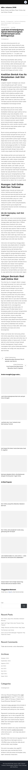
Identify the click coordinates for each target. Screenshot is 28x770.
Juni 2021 (3, 668)
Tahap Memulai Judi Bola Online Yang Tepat (13, 627)
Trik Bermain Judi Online (7, 630)
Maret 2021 (4, 676)
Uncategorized (4, 39)
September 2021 (6, 661)
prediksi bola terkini (17, 730)
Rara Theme (19, 765)
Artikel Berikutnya (15, 366)
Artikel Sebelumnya (14, 359)
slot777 (19, 748)
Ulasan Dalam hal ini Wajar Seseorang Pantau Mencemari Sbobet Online (12, 582)
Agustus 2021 (5, 663)
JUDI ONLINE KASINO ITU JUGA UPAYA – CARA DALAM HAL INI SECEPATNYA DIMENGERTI (13, 556)
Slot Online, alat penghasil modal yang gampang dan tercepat (12, 530)
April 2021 (4, 673)
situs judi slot (12, 705)
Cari (2, 603)
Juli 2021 (3, 666)
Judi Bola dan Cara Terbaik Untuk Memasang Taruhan (10, 423)
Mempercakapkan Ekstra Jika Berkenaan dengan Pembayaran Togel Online (12, 475)
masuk (10, 592)
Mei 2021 (4, 671)
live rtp (20, 738)
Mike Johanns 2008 (8, 7)
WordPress (15, 767)
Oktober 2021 (5, 658)
